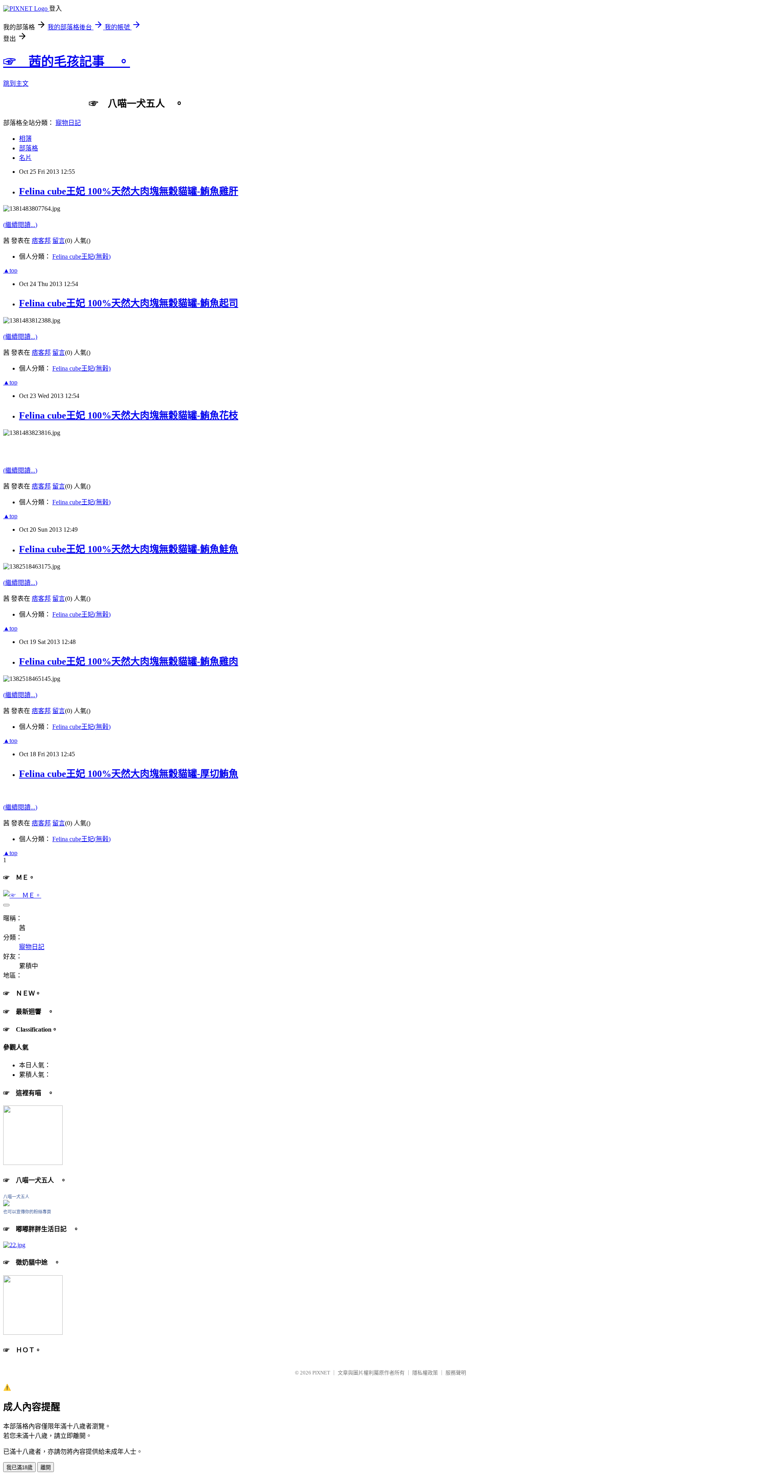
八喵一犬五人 (16, 1196)
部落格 (28, 148)
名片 (25, 157)
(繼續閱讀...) (20, 224)
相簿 (25, 138)
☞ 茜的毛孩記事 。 (66, 61)
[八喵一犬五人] (6, 1204)
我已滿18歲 (19, 1467)
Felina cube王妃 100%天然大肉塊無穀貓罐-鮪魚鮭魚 (128, 549)
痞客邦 (41, 240)
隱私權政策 (425, 1373)
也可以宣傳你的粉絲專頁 (27, 1211)
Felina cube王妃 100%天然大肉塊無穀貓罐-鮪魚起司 (128, 303)
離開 (45, 1467)
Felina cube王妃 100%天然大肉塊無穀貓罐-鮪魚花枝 (128, 415)
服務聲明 (456, 1373)
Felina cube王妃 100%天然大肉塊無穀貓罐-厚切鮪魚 (128, 774)
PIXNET (321, 1373)
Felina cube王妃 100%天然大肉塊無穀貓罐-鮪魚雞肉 (128, 661)
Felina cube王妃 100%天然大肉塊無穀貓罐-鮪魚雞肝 (128, 191)
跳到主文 (16, 83)
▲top (10, 270)
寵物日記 (68, 122)
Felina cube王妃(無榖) (81, 256)
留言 (58, 240)
